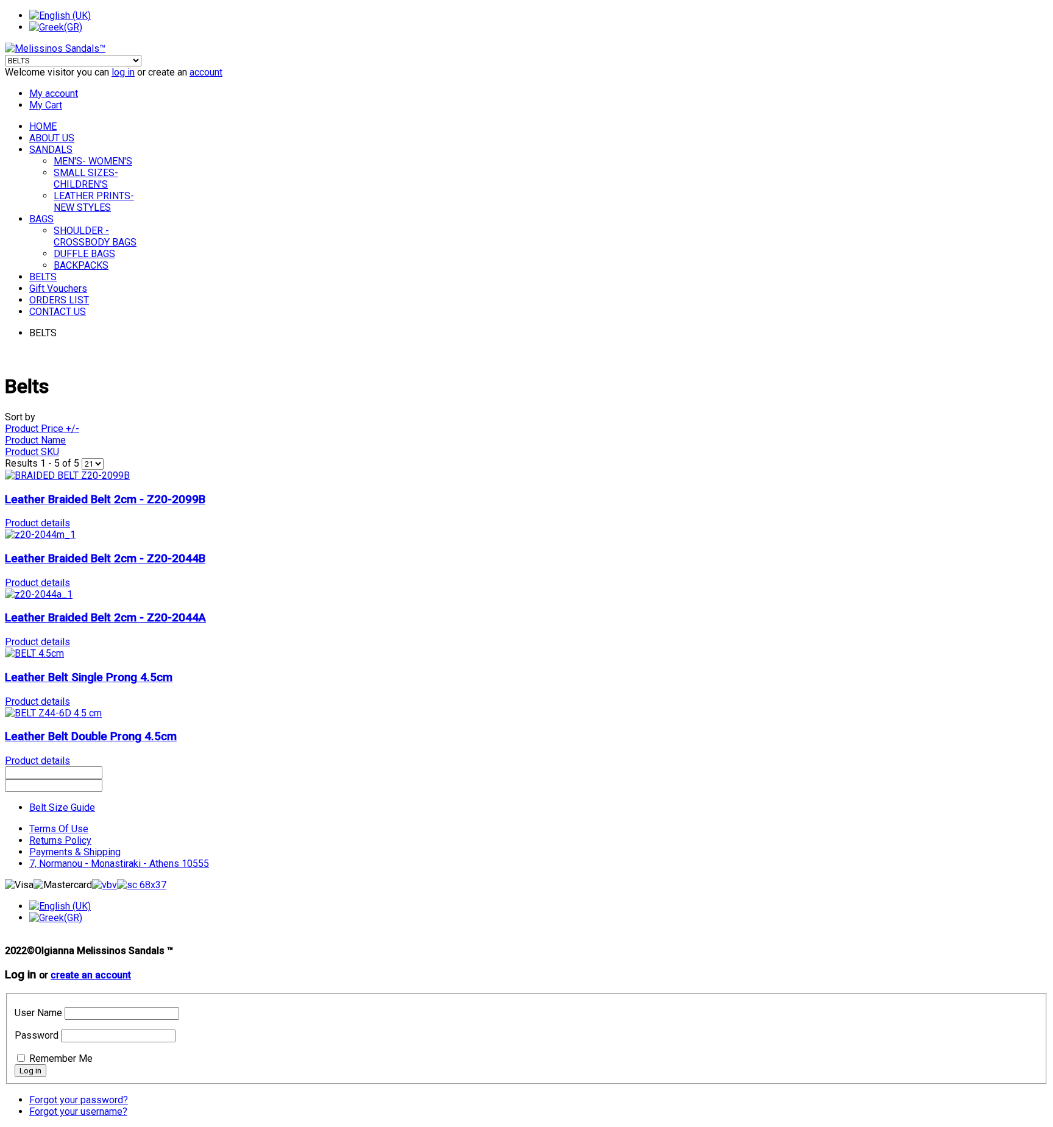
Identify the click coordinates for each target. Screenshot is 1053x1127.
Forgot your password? (78, 1100)
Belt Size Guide (62, 807)
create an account (91, 975)
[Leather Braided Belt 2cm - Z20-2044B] (40, 534)
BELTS (43, 277)
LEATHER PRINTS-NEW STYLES (94, 201)
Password (36, 1035)
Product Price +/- (42, 428)
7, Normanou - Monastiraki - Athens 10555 (119, 863)
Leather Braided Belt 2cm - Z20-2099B (105, 499)
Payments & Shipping (75, 852)
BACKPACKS (81, 265)
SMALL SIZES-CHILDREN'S (86, 178)
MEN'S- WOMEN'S (93, 161)
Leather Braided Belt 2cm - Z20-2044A (105, 617)
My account (53, 93)
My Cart (45, 105)
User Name (38, 1013)
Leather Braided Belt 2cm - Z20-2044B (105, 558)
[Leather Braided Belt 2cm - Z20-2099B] (67, 475)
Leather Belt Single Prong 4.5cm (88, 677)
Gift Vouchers (58, 288)
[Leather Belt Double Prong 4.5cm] (53, 713)
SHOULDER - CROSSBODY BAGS (95, 236)
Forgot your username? (78, 1111)
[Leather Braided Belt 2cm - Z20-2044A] (39, 594)
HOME (43, 126)
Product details (37, 523)
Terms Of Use (58, 829)
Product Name (35, 440)
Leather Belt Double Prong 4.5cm (91, 736)
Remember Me (61, 1058)
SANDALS (51, 149)
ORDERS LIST (59, 300)
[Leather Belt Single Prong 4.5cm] (34, 653)
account (206, 72)
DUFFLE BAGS (84, 254)
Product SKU (32, 452)
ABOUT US (51, 138)
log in (123, 72)
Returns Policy (60, 840)
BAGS (41, 219)
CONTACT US (57, 311)
